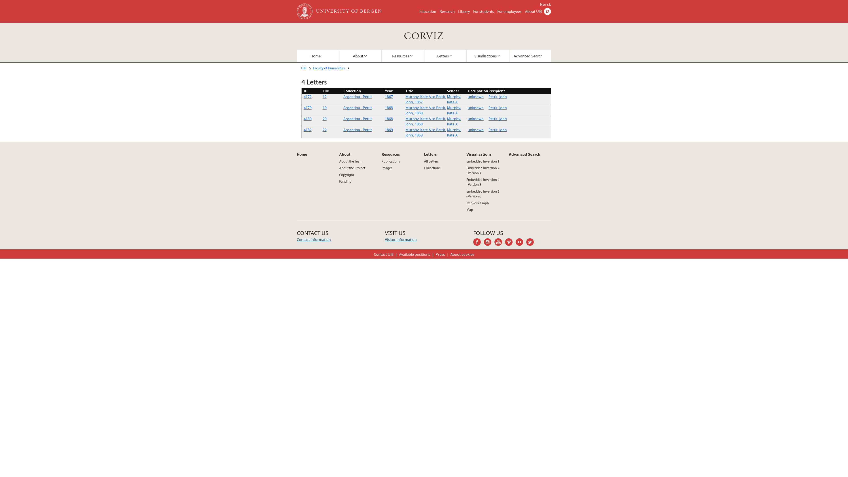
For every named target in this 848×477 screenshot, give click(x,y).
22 (325, 129)
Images (387, 168)
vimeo (510, 242)
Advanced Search (528, 56)
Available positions (414, 254)
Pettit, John (497, 96)
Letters (443, 56)
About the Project (352, 168)
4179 (308, 107)
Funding (345, 181)
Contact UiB (384, 254)
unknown (476, 96)
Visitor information (401, 239)
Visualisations (485, 56)
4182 (308, 129)
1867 (389, 96)
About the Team (350, 161)
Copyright (346, 174)
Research (447, 11)
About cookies (462, 254)
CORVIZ (424, 36)
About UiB (533, 11)
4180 (308, 118)
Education (427, 11)
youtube (499, 242)
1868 (389, 107)
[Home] (305, 11)
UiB (303, 68)
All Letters (431, 161)
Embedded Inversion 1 (482, 161)
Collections (432, 168)
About (358, 56)
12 (325, 96)
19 (325, 107)
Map (469, 209)
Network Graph (477, 203)
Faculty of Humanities (329, 68)
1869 (389, 129)
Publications (391, 161)
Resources (400, 56)
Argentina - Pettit (357, 96)
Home (315, 56)
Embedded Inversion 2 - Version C (482, 193)
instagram (489, 242)
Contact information (314, 239)
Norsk (545, 4)
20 (325, 118)
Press (440, 254)
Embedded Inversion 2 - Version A (482, 170)
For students (483, 11)
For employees (509, 11)
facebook (478, 242)
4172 (308, 96)
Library (464, 11)
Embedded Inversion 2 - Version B (482, 182)
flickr (521, 242)
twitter (531, 242)
